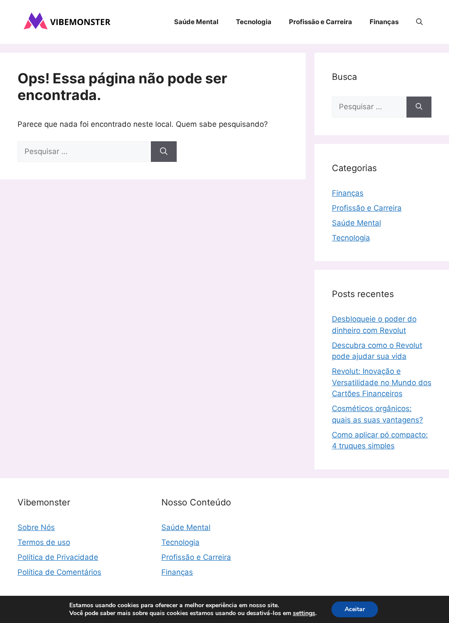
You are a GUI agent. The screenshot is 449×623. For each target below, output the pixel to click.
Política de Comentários (59, 572)
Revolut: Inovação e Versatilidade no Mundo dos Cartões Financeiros (381, 382)
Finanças (384, 22)
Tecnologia (253, 22)
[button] (419, 22)
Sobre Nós (36, 527)
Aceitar (355, 609)
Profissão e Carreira (320, 22)
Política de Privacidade (58, 557)
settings (304, 613)
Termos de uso (44, 542)
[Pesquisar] (164, 151)
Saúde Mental (196, 22)
